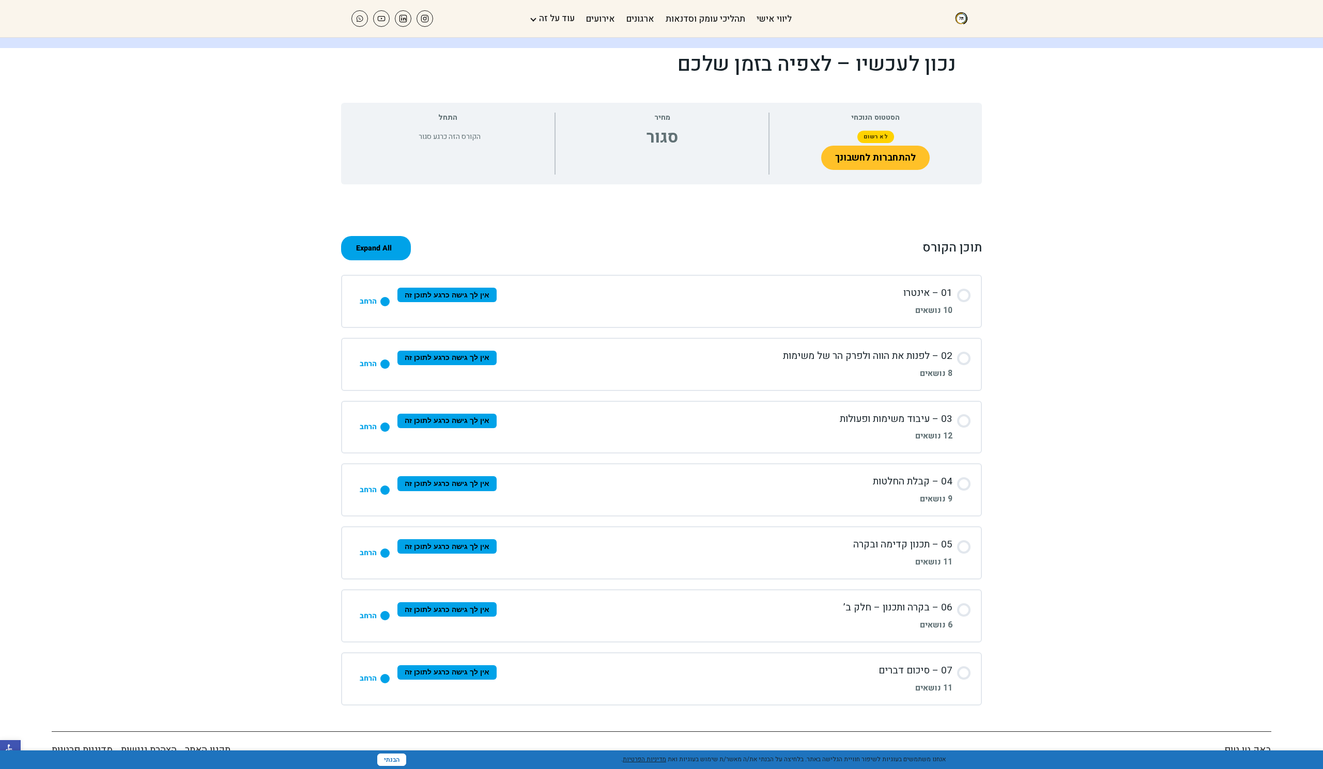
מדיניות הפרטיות (644, 759)
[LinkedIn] (403, 18)
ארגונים (640, 18)
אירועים (600, 18)
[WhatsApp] (359, 18)
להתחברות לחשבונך (875, 158)
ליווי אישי (774, 18)
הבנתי (391, 759)
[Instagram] (425, 18)
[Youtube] (381, 18)
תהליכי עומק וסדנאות (705, 18)
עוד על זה (557, 18)
